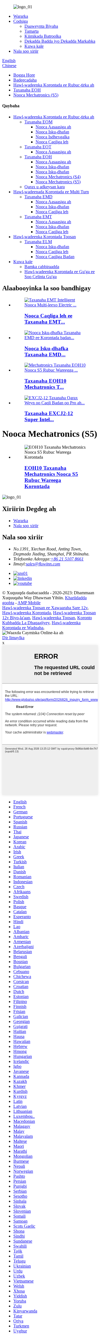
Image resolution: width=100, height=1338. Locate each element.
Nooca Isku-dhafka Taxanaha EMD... (46, 351)
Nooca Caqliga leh (52, 141)
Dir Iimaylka (13, 637)
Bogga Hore (24, 75)
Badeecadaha (25, 80)
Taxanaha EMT (38, 216)
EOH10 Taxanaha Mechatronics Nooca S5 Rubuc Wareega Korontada (51, 477)
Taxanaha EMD (38, 196)
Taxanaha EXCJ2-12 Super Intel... (48, 416)
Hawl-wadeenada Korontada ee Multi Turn (51, 191)
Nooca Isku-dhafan (52, 132)
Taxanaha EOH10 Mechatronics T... (45, 384)
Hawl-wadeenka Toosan (53, 617)
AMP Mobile (29, 602)
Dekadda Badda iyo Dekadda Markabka (59, 41)
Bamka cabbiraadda (41, 266)
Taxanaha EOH (27, 90)
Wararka (20, 16)
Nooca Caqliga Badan (55, 256)
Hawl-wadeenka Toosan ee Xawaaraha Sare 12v (45, 607)
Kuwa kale (34, 46)
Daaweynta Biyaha (41, 26)
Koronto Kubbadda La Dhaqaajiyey (47, 620)
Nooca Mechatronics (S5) (35, 95)
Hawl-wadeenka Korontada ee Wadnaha (41, 625)
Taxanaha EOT (37, 146)
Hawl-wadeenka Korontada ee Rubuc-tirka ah (53, 85)
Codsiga (20, 21)
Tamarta (31, 31)
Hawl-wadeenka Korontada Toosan (44, 236)
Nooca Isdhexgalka (52, 136)
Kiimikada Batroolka (42, 36)
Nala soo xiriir (25, 51)
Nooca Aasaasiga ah (53, 127)
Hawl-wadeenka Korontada (26, 612)
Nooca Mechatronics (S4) (58, 176)
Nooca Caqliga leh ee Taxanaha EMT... (48, 319)
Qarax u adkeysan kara (44, 186)
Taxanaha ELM (38, 241)
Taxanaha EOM (38, 122)
